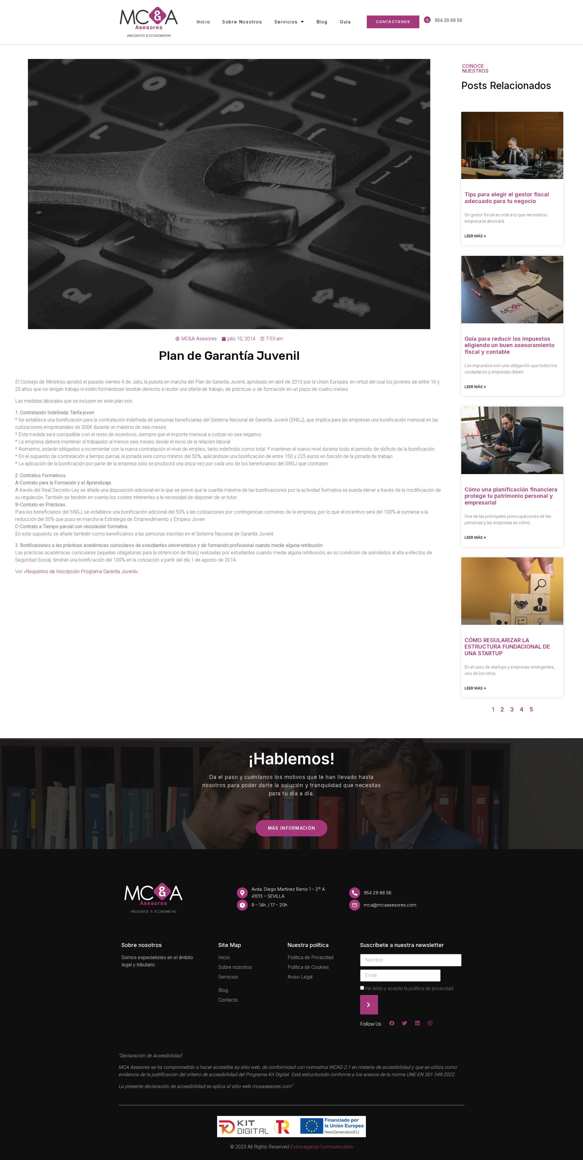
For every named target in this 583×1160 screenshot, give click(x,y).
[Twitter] (404, 1023)
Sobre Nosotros (242, 22)
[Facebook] (391, 1023)
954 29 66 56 (448, 20)
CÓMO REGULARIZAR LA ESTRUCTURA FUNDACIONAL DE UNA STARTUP (507, 646)
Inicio (203, 22)
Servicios (286, 22)
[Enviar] (369, 1004)
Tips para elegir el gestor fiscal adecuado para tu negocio (507, 197)
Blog (322, 22)
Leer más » (475, 235)
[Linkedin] (417, 1023)
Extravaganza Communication (321, 1147)
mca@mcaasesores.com (390, 905)
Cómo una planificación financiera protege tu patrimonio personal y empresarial (511, 496)
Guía (345, 22)
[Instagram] (430, 1023)
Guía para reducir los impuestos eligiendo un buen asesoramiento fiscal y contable (509, 345)
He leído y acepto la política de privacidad (409, 988)
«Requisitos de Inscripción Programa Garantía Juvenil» (80, 571)
